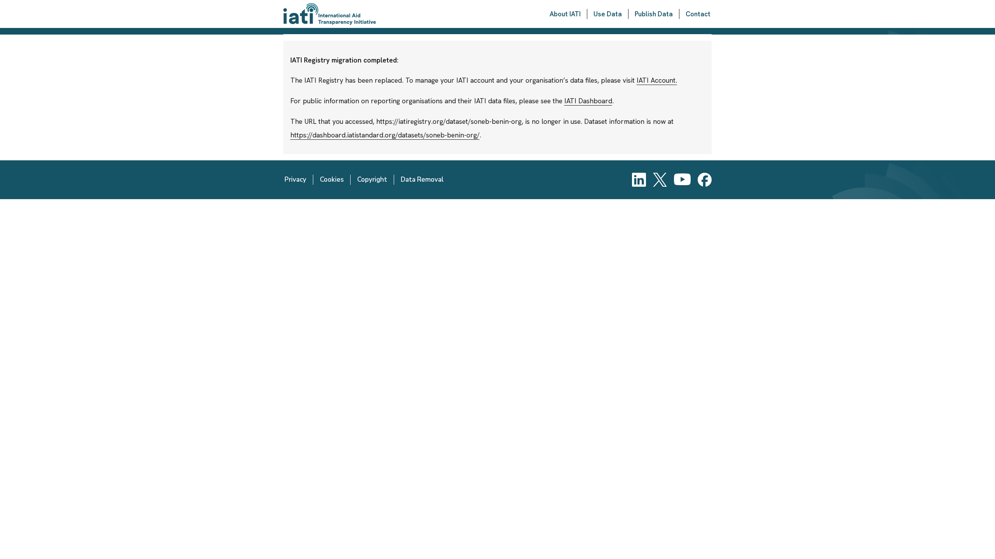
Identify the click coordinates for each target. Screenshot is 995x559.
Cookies (332, 179)
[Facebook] (705, 180)
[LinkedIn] (639, 180)
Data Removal (422, 179)
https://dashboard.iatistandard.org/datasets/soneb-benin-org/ (385, 134)
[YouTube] (682, 180)
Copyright (372, 179)
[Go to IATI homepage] (329, 14)
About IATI (565, 14)
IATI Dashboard (588, 100)
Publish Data (654, 14)
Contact (698, 14)
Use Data (608, 14)
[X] (660, 180)
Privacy (295, 179)
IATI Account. (657, 80)
